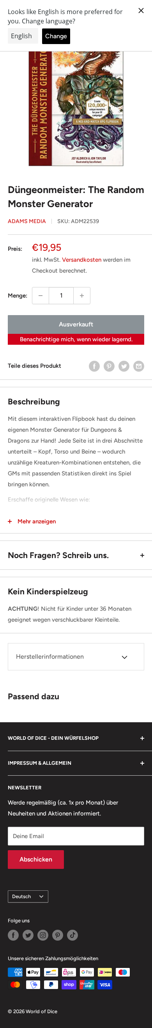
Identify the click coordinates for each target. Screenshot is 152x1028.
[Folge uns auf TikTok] (72, 935)
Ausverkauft (76, 324)
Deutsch (21, 896)
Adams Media (27, 221)
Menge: (17, 295)
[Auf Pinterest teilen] (109, 366)
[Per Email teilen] (138, 366)
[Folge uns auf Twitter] (28, 935)
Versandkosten (81, 259)
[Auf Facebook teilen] (94, 366)
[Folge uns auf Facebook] (13, 935)
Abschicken (35, 859)
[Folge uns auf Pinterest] (57, 935)
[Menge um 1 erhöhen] (82, 295)
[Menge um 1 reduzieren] (40, 295)
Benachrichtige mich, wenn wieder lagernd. (76, 339)
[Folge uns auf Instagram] (42, 935)
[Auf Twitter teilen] (123, 366)
